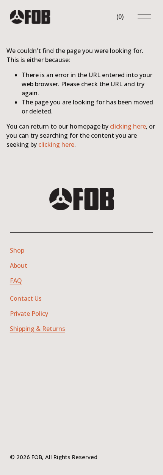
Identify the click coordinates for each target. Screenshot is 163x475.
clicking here (128, 126)
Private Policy (29, 313)
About (18, 265)
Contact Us (26, 298)
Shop (17, 250)
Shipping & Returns (37, 328)
